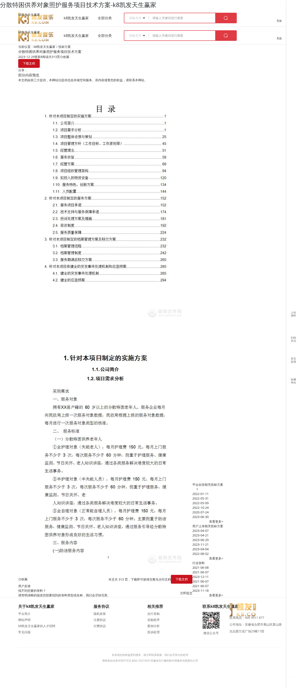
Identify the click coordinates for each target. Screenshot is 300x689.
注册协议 (100, 620)
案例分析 (153, 626)
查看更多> (216, 521)
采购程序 (153, 620)
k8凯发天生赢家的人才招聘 (36, 626)
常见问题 (24, 632)
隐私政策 (100, 614)
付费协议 (100, 626)
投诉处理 (153, 632)
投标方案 (64, 47)
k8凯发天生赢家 (29, 15)
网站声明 (24, 620)
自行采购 (153, 614)
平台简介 (24, 614)
